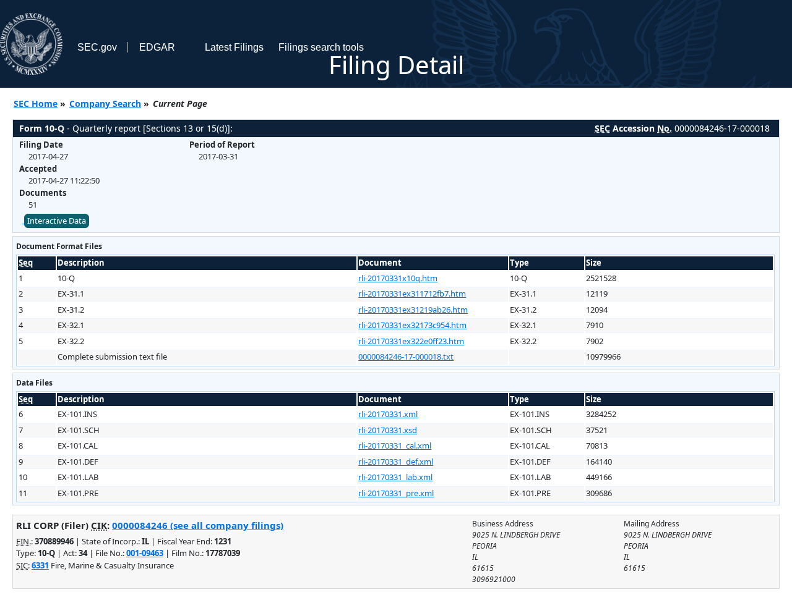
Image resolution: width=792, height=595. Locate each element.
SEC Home (36, 103)
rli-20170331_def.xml (395, 461)
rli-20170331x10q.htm (397, 278)
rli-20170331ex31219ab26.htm (413, 309)
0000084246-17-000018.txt (406, 356)
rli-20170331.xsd (387, 430)
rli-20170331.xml (388, 414)
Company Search (105, 103)
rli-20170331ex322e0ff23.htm (411, 341)
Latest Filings (234, 47)
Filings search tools (321, 47)
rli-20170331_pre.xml (396, 493)
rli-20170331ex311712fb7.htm (412, 293)
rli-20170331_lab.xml (395, 477)
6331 (40, 565)
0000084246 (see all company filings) (197, 525)
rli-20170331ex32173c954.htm (412, 325)
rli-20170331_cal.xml (394, 445)
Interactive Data (56, 220)
